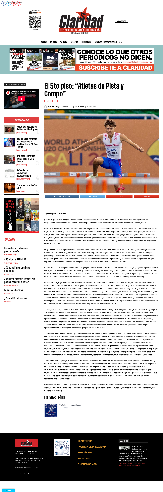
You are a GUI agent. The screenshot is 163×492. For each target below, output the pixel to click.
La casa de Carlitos (13, 290)
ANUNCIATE (84, 458)
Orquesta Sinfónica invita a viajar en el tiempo (26, 158)
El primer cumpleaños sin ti (27, 186)
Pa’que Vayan (21, 133)
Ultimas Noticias (23, 179)
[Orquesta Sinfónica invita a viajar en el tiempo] (9, 159)
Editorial (8, 302)
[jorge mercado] (46, 106)
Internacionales (11, 285)
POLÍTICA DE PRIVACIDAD (92, 447)
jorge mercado (62, 107)
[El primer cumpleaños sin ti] (9, 188)
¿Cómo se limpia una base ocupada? (17, 269)
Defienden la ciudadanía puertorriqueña (24, 173)
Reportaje (8, 274)
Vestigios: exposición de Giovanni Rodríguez (27, 128)
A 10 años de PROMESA (15, 259)
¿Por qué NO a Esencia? (16, 298)
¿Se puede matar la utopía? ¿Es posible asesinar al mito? (19, 280)
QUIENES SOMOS (87, 464)
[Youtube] (28, 473)
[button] (120, 42)
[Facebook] (16, 473)
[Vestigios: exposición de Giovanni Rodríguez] (9, 129)
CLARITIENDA (85, 441)
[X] (24, 473)
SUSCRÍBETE (85, 452)
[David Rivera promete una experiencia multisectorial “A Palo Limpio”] (9, 142)
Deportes (51, 101)
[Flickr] (20, 473)
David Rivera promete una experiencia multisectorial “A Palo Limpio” (27, 142)
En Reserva (21, 191)
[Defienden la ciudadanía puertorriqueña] (9, 173)
